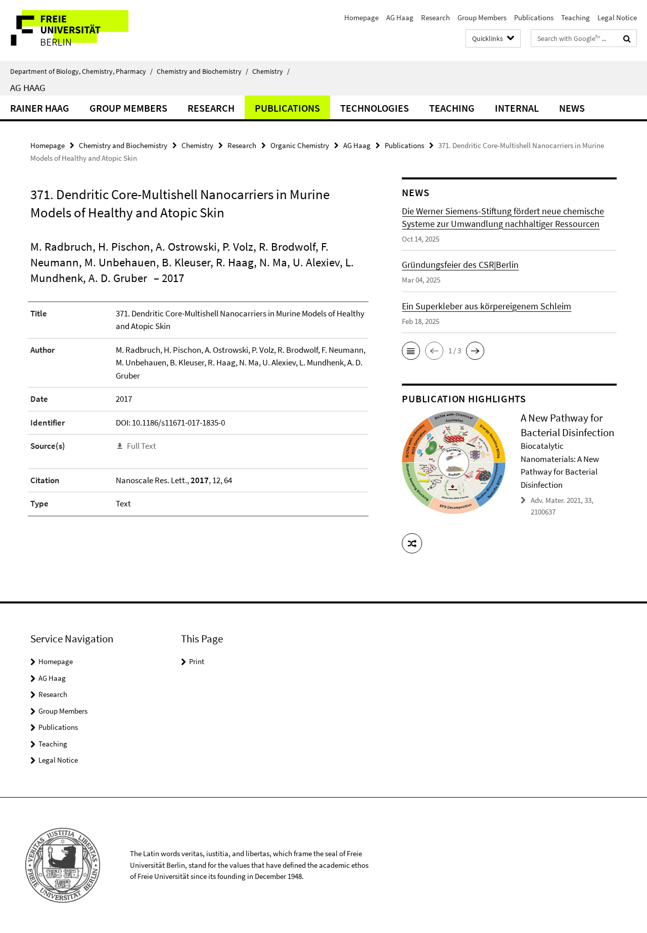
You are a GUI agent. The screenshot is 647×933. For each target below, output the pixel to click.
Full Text (141, 445)
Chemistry (271, 71)
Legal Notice (617, 17)
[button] (411, 351)
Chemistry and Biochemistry (202, 71)
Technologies (374, 108)
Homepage (361, 17)
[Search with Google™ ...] (627, 38)
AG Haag (399, 17)
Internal (517, 108)
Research (435, 17)
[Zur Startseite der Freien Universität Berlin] (84, 30)
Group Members (481, 17)
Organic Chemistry (299, 145)
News (572, 108)
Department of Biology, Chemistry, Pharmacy (81, 71)
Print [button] (196, 661)
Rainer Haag (39, 108)
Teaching (575, 17)
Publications (533, 17)
